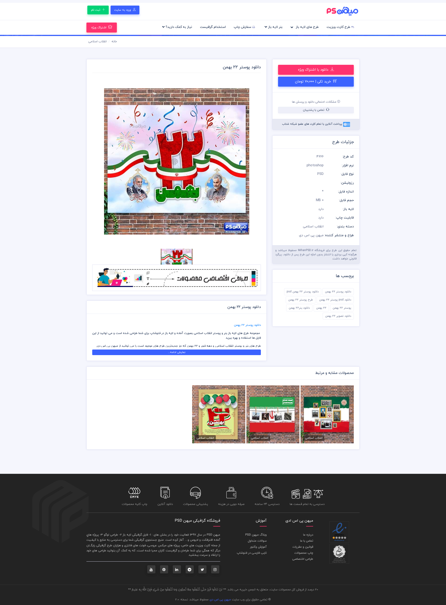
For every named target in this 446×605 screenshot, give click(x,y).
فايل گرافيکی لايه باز (135, 535)
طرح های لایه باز (307, 27)
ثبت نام (96, 10)
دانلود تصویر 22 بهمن (338, 316)
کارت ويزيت (202, 545)
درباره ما (308, 535)
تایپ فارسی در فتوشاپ (252, 553)
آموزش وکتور (258, 547)
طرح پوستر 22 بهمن (300, 300)
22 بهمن (321, 308)
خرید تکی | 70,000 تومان (313, 81)
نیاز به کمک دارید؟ (178, 27)
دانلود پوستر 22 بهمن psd (303, 292)
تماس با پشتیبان (314, 110)
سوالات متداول (257, 541)
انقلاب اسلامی (97, 41)
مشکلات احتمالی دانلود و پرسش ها (314, 102)
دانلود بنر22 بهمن (299, 308)
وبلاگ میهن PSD (256, 535)
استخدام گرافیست (213, 27)
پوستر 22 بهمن (342, 308)
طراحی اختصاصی (302, 559)
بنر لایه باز (274, 27)
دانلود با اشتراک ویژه (313, 69)
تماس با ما (306, 541)
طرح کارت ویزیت (339, 27)
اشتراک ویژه (98, 28)
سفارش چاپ (243, 27)
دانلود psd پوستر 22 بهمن (335, 300)
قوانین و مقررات (302, 547)
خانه (114, 41)
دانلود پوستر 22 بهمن (338, 292)
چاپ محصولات (303, 553)
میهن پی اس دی (220, 600)
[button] (105, 161)
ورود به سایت (123, 10)
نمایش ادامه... (176, 352)
